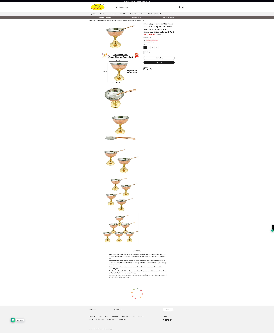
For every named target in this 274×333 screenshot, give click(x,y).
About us (100, 316)
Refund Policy (125, 316)
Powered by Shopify (109, 329)
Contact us (92, 316)
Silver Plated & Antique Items (156, 14)
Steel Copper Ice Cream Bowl (152, 40)
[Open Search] (116, 7)
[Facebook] (166, 319)
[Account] (179, 7)
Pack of (144, 44)
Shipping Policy (115, 316)
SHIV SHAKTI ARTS (101, 329)
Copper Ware (92, 14)
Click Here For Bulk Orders (169, 17)
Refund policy (122, 319)
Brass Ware (103, 14)
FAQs (106, 316)
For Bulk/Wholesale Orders (96, 319)
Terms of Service (110, 319)
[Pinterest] (171, 319)
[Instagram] (168, 319)
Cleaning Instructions (137, 316)
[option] (105, 17)
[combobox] (147, 52)
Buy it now (159, 62)
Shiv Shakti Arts (148, 37)
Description (137, 250)
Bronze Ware (113, 14)
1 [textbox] (144, 53)
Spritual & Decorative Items (137, 14)
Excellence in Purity (137, 17)
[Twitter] (163, 319)
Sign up (168, 309)
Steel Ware (123, 14)
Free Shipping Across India (105, 17)
